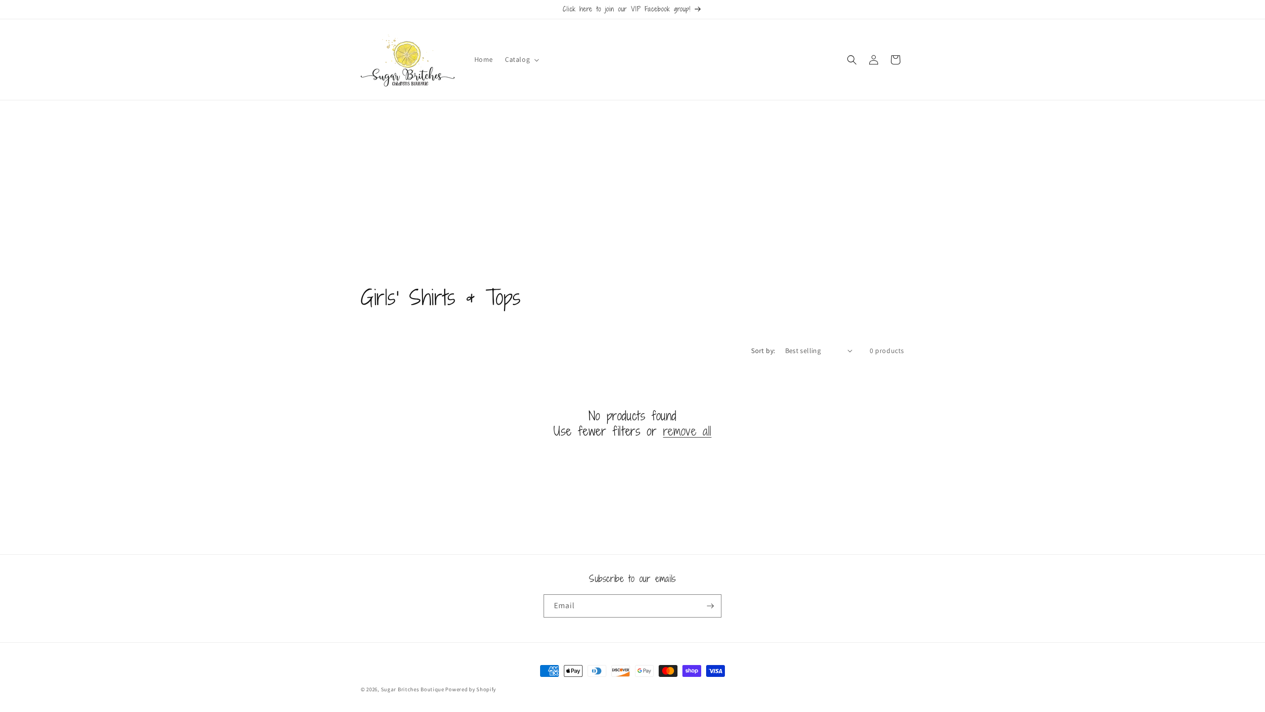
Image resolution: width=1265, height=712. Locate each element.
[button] (521, 59)
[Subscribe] (710, 606)
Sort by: (763, 350)
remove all (687, 431)
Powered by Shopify (470, 689)
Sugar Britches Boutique (413, 689)
